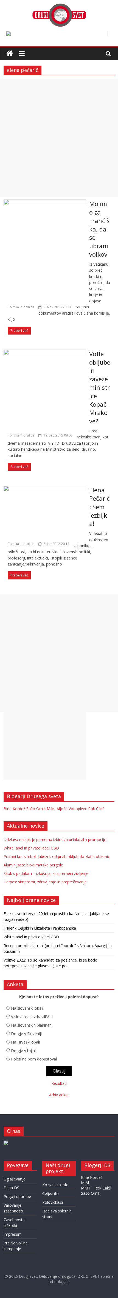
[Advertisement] (59, 138)
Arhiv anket (59, 1094)
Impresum (13, 1234)
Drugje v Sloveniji (26, 1033)
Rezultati (59, 1083)
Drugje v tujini (23, 1050)
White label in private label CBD (31, 848)
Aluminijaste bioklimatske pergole (33, 865)
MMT (86, 1188)
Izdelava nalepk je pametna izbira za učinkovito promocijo (55, 839)
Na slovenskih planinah (31, 1025)
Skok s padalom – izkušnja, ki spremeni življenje (46, 873)
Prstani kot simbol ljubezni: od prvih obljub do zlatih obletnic (57, 856)
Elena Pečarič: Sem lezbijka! (99, 507)
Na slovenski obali (27, 1008)
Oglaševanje (15, 1179)
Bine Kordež (14, 808)
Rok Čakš (96, 808)
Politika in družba (21, 307)
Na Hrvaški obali (25, 1042)
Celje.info (50, 1193)
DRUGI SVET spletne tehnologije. (81, 1279)
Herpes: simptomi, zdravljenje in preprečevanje (45, 881)
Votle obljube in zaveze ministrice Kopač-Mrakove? (99, 387)
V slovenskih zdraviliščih (32, 1016)
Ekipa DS (11, 1187)
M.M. (51, 808)
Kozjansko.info (55, 1184)
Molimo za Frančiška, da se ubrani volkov (99, 229)
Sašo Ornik (36, 808)
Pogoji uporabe (17, 1196)
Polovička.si (52, 1202)
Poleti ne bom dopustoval (34, 1059)
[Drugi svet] (59, 6)
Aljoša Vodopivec (72, 808)
